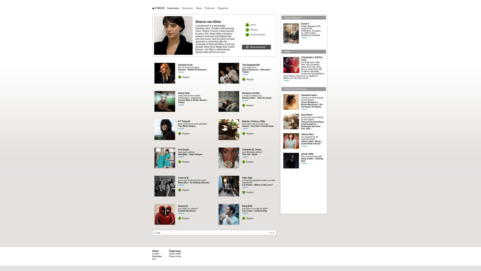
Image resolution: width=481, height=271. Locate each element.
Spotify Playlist (257, 34)
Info (154, 259)
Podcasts (210, 8)
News (199, 8)
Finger (159, 8)
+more (181, 72)
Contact (155, 254)
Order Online (175, 254)
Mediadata (157, 256)
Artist (253, 25)
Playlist (185, 77)
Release (254, 30)
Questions (187, 8)
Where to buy (175, 256)
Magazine (223, 8)
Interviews (173, 8)
